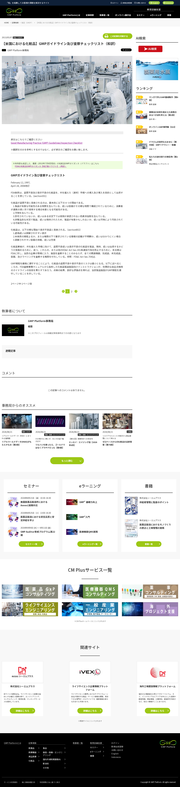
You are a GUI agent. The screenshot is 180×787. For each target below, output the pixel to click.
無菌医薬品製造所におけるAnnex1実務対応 (34, 503)
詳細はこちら (22, 710)
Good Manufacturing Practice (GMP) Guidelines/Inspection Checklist (46, 142)
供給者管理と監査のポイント (154, 502)
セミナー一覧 (31, 544)
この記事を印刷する (119, 36)
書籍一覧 (149, 544)
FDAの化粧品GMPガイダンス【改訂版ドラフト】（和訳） (41, 166)
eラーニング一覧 (90, 544)
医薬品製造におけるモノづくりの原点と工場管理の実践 (155, 526)
